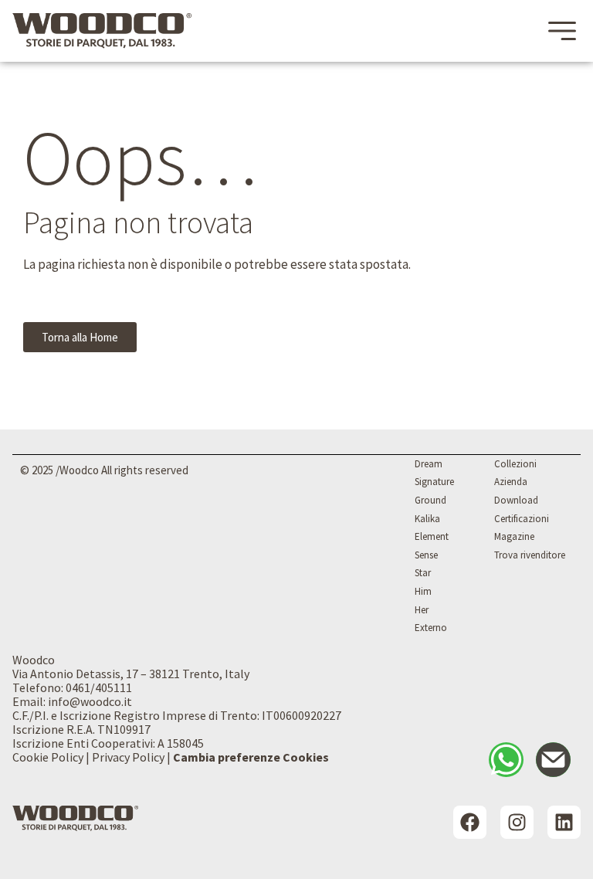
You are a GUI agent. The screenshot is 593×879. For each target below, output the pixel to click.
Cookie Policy (47, 757)
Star (423, 572)
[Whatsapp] (506, 759)
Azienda (510, 481)
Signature (434, 481)
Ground (430, 500)
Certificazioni (521, 518)
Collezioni (515, 463)
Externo (431, 627)
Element (432, 536)
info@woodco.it (90, 701)
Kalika (427, 518)
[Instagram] (517, 822)
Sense (426, 555)
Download (516, 500)
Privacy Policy (128, 757)
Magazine (514, 536)
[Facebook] (469, 822)
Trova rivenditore (529, 555)
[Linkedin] (564, 822)
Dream (428, 463)
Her (422, 609)
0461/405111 (99, 687)
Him (423, 591)
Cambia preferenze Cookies (251, 757)
